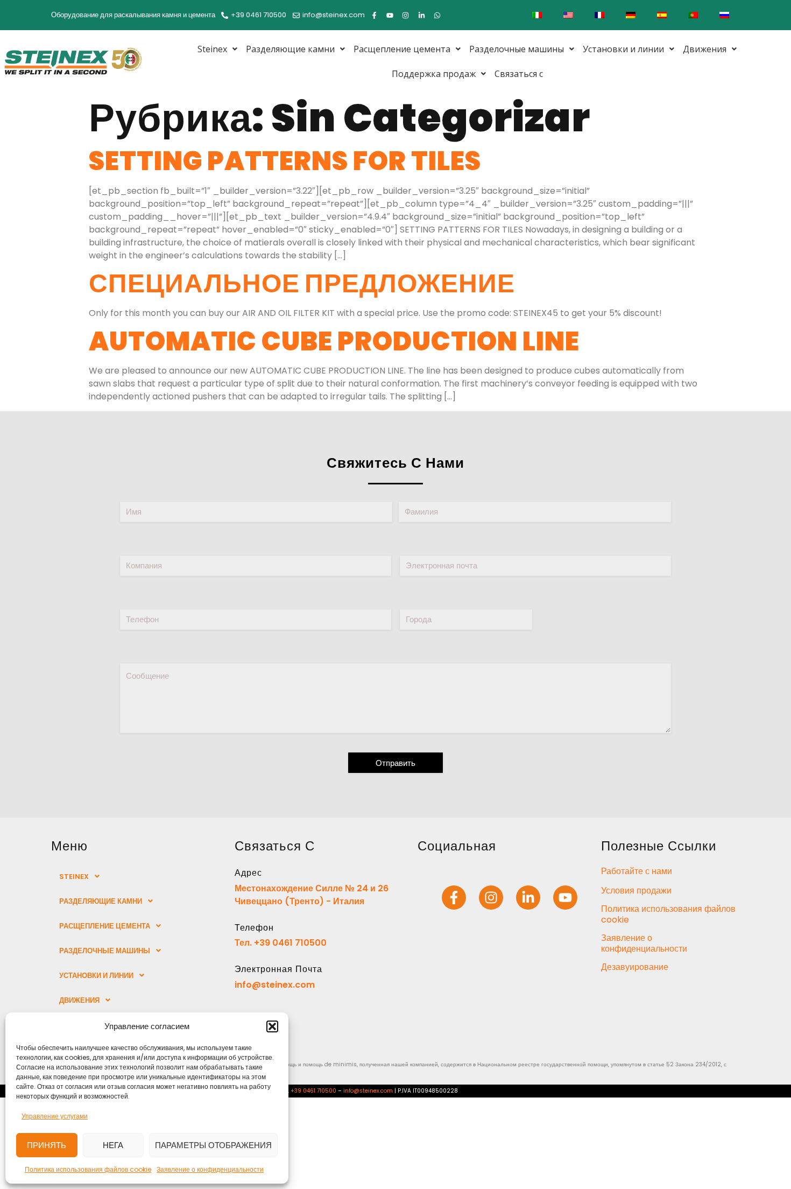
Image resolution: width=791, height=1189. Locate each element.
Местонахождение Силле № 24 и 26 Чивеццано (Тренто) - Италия (312, 894)
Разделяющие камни (290, 49)
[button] (272, 1026)
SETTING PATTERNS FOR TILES (285, 161)
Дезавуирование (634, 967)
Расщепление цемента (402, 49)
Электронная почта (278, 969)
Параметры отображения (213, 1145)
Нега (113, 1145)
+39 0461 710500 (313, 1091)
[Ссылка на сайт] (528, 897)
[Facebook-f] (454, 897)
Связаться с (519, 74)
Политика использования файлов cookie (88, 1169)
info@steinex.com (275, 985)
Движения (704, 49)
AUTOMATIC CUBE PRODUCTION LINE (334, 341)
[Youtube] (565, 897)
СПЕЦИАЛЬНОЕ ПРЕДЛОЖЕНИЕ (302, 283)
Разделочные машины (516, 49)
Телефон (254, 927)
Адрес (248, 873)
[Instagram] (491, 897)
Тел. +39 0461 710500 (281, 943)
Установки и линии (623, 49)
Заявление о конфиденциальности (210, 1169)
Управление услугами (55, 1116)
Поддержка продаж (434, 74)
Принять (46, 1145)
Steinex (212, 49)
